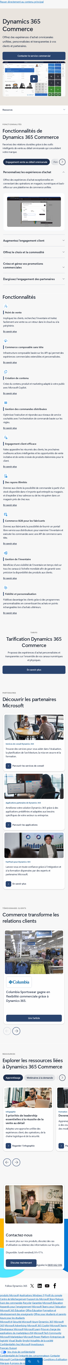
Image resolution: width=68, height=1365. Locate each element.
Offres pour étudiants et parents (50, 1314)
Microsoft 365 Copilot (38, 1325)
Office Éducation (34, 1310)
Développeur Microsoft (12, 1329)
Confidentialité (17, 1359)
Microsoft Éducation (52, 1302)
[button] (34, 79)
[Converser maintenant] (29, 1361)
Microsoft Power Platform (36, 1336)
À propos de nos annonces (23, 1363)
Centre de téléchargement (13, 1299)
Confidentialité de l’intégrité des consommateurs (24, 1355)
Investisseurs (37, 1344)
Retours (59, 1299)
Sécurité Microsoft (22, 1321)
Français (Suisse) (8, 1348)
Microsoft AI (6, 1321)
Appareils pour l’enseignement (15, 1306)
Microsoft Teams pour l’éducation (49, 1306)
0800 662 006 (55, 1265)
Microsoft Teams (58, 1325)
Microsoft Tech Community (47, 1333)
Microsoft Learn (32, 1329)
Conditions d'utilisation (55, 1359)
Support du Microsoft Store (41, 1299)
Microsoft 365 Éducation (12, 1310)
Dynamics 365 (46, 1321)
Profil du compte (53, 1295)
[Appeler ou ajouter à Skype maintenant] (38, 1361)
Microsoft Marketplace (11, 1336)
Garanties (37, 1302)
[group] (34, 977)
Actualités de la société (41, 1340)
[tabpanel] (34, 227)
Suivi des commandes (11, 1302)
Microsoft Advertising (16, 1325)
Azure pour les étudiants (12, 1317)
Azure (35, 1321)
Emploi (26, 1340)
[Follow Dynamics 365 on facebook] (54, 1285)
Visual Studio (15, 1340)
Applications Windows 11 (32, 1295)
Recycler (27, 1302)
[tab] (26, 162)
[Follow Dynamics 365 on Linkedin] (39, 1285)
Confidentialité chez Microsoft (15, 1344)
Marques (4, 1363)
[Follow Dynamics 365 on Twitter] (32, 1285)
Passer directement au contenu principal (22, 1)
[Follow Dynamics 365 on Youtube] (47, 1285)
